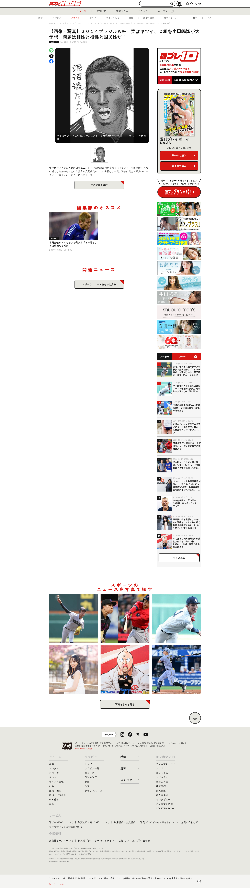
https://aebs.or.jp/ (83, 749)
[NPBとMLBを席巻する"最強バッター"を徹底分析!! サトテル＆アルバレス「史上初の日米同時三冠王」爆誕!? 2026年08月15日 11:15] (176, 669)
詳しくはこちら (56, 884)
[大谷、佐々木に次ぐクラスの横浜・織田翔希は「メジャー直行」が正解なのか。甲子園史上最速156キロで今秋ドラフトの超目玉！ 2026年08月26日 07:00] (73, 618)
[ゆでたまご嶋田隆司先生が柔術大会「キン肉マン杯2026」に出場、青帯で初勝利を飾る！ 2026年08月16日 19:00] (125, 669)
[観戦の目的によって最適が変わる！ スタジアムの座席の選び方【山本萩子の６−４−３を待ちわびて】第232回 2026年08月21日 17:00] (73, 669)
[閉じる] (199, 881)
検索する (171, 3)
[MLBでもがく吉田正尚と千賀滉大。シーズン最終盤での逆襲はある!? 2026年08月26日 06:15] (125, 618)
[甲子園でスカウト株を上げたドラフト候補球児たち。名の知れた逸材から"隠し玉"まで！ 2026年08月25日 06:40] (176, 618)
